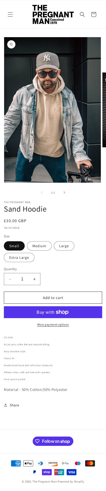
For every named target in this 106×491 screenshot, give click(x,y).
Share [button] (14, 405)
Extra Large (19, 257)
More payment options (53, 324)
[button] (10, 14)
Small (14, 246)
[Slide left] (41, 192)
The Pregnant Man (44, 481)
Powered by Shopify (71, 481)
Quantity (10, 269)
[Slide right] (64, 192)
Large (64, 246)
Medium (39, 246)
